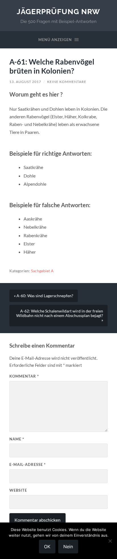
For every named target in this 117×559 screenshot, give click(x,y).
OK (47, 546)
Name (16, 439)
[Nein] (110, 541)
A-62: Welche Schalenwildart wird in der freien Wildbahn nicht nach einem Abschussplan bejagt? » (59, 315)
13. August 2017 (25, 82)
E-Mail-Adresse (27, 464)
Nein (68, 546)
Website (18, 490)
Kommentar (24, 376)
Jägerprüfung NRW (58, 11)
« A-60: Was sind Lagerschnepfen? (43, 296)
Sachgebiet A (42, 271)
